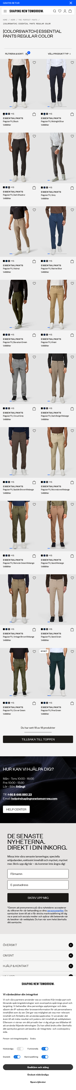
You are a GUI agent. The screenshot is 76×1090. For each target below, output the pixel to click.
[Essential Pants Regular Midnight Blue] (57, 84)
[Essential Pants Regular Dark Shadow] (19, 158)
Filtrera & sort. (17, 53)
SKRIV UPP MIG (38, 898)
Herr (13, 19)
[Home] (27, 11)
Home (5, 19)
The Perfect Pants (27, 19)
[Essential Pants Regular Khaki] (57, 305)
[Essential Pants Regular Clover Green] (19, 673)
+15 (12, 114)
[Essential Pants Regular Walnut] (19, 231)
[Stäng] (71, 3)
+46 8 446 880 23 (19, 794)
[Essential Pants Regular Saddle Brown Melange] (19, 452)
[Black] (4, 114)
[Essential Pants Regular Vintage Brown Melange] (19, 599)
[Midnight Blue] (6, 114)
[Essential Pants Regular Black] (19, 84)
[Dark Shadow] (9, 114)
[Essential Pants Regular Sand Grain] (57, 599)
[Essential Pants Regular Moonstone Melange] (57, 452)
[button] (34, 114)
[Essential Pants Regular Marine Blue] (57, 231)
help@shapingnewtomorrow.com (34, 798)
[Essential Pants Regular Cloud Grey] (19, 378)
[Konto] (64, 11)
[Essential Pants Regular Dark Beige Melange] (57, 378)
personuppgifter (55, 910)
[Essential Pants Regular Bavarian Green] (19, 305)
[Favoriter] (59, 11)
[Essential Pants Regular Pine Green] (57, 673)
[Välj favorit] (34, 62)
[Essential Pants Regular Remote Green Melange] (19, 526)
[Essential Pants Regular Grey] (57, 158)
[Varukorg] (70, 11)
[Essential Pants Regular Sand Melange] (57, 526)
